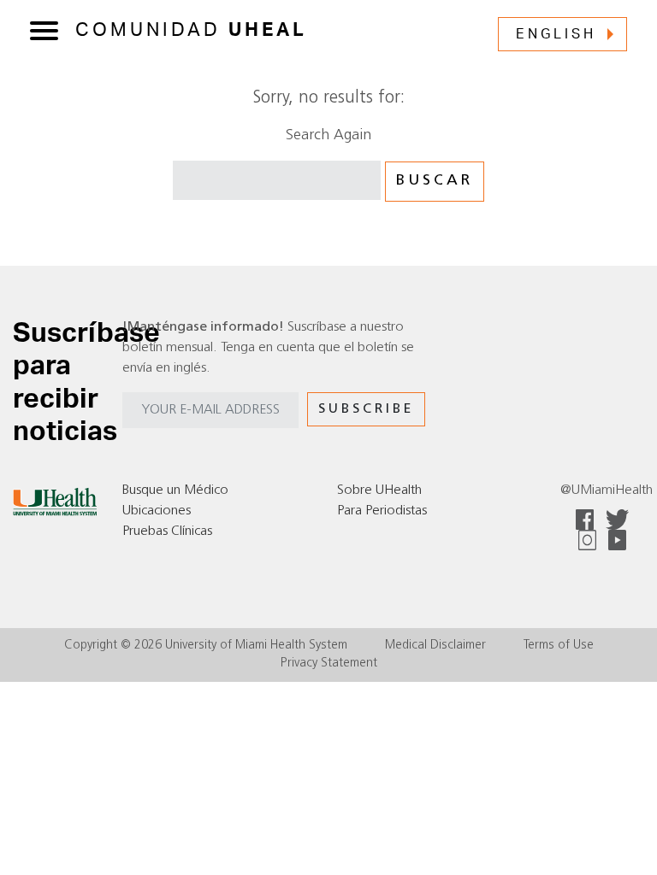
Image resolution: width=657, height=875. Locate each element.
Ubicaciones (156, 511)
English (556, 34)
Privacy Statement (329, 663)
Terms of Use (559, 645)
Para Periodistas (382, 511)
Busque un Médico (175, 490)
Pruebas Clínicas (167, 531)
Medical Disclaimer (435, 645)
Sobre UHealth (379, 490)
